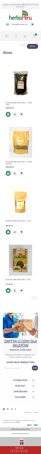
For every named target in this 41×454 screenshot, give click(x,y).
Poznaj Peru (20, 380)
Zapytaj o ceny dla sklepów (20, 345)
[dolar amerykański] (17, 451)
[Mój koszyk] (34, 35)
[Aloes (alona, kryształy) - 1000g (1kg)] (20, 83)
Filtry (33, 46)
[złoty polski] (12, 451)
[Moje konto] (25, 36)
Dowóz (35, 412)
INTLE (18, 422)
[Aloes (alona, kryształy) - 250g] (20, 201)
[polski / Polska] (21, 440)
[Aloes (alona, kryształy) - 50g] (20, 260)
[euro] (22, 451)
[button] (6, 36)
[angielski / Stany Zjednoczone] (21, 443)
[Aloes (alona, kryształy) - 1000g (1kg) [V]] (20, 142)
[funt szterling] (26, 451)
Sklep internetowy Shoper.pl (20, 433)
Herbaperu (27, 412)
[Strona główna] (20, 14)
